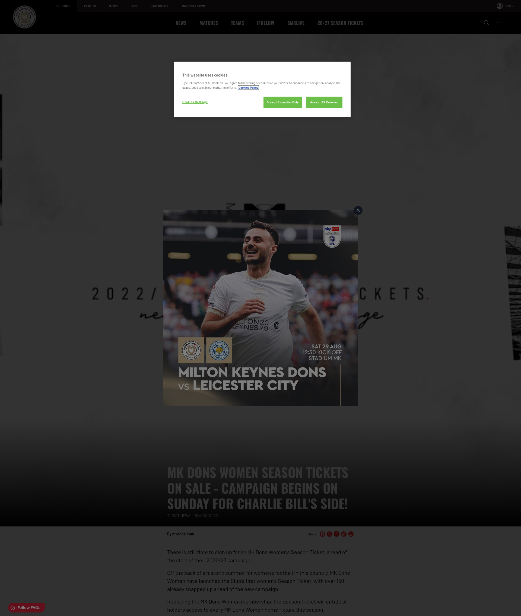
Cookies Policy (248, 87)
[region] (262, 89)
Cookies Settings (195, 102)
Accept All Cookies (324, 102)
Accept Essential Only (282, 102)
